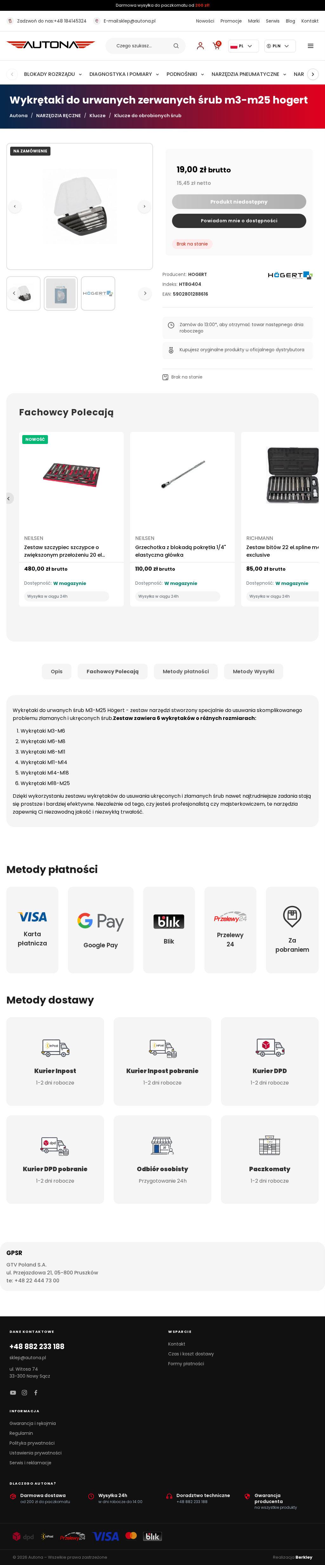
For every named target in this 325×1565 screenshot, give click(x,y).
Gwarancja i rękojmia (33, 1423)
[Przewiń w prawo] (313, 74)
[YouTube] (13, 1393)
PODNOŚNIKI (182, 74)
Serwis (273, 21)
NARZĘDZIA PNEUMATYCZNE (245, 74)
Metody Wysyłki (253, 671)
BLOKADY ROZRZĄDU (49, 74)
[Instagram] (24, 1393)
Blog (290, 21)
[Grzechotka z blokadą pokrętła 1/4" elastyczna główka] (182, 478)
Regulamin (21, 1433)
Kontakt (310, 21)
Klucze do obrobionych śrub (148, 115)
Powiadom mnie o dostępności (239, 221)
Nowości (205, 21)
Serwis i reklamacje (30, 1463)
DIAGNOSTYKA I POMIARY (121, 74)
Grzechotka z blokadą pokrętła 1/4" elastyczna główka (180, 551)
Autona (19, 115)
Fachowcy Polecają (113, 671)
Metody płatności (186, 671)
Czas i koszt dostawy (191, 1354)
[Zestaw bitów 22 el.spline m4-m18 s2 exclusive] (293, 478)
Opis (57, 671)
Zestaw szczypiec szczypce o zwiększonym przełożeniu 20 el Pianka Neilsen (63, 555)
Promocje (231, 21)
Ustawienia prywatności (36, 1453)
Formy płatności (186, 1363)
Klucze (98, 115)
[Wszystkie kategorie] (312, 46)
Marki (254, 21)
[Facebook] (35, 1393)
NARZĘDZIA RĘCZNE (58, 115)
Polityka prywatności (32, 1443)
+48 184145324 (52, 21)
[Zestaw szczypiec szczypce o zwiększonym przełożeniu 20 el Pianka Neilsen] (71, 478)
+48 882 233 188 (37, 1347)
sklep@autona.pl (130, 21)
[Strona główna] (50, 46)
